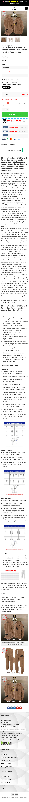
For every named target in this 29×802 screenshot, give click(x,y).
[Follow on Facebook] (8, 708)
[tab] (14, 154)
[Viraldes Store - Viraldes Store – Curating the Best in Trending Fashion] (14, 8)
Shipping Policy (6, 779)
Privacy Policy (5, 761)
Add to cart (15, 114)
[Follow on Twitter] (14, 708)
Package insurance (8, 80)
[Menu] (2, 8)
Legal (3, 788)
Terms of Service (6, 764)
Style (4, 64)
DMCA (3, 785)
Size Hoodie (6, 72)
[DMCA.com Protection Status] (6, 743)
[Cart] (26, 8)
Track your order (6, 767)
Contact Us (5, 776)
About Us (4, 754)
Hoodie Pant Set (7, 45)
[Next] (24, 23)
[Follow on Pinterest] (17, 708)
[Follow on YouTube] (20, 708)
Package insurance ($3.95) (12, 85)
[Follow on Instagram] (11, 708)
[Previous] (3, 23)
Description (4, 154)
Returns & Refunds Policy (9, 757)
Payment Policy (6, 782)
